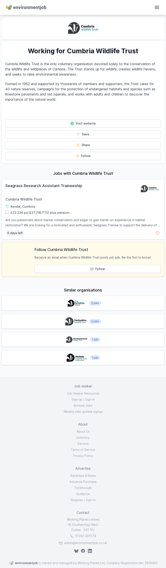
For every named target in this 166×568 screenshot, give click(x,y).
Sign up (77, 399)
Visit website (85, 123)
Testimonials (83, 488)
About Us (83, 431)
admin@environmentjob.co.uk (85, 543)
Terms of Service (83, 449)
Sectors (83, 443)
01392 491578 (85, 536)
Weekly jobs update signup (83, 411)
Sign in (90, 399)
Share (85, 145)
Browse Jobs (83, 405)
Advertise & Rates (83, 475)
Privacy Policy (83, 456)
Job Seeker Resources (83, 393)
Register (77, 500)
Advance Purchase (83, 482)
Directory (83, 437)
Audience (83, 494)
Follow (85, 156)
